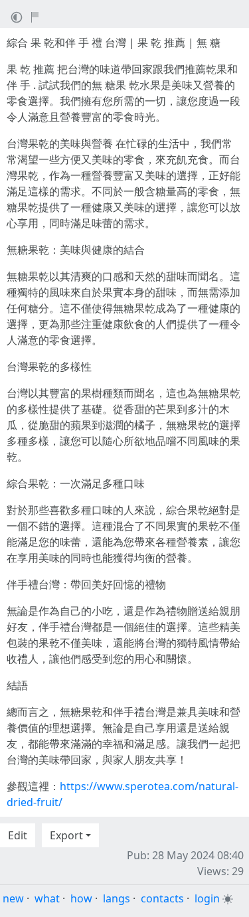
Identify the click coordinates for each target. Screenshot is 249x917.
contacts (162, 898)
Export (66, 835)
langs (116, 898)
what (47, 898)
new (13, 898)
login (207, 898)
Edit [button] (17, 835)
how (81, 898)
